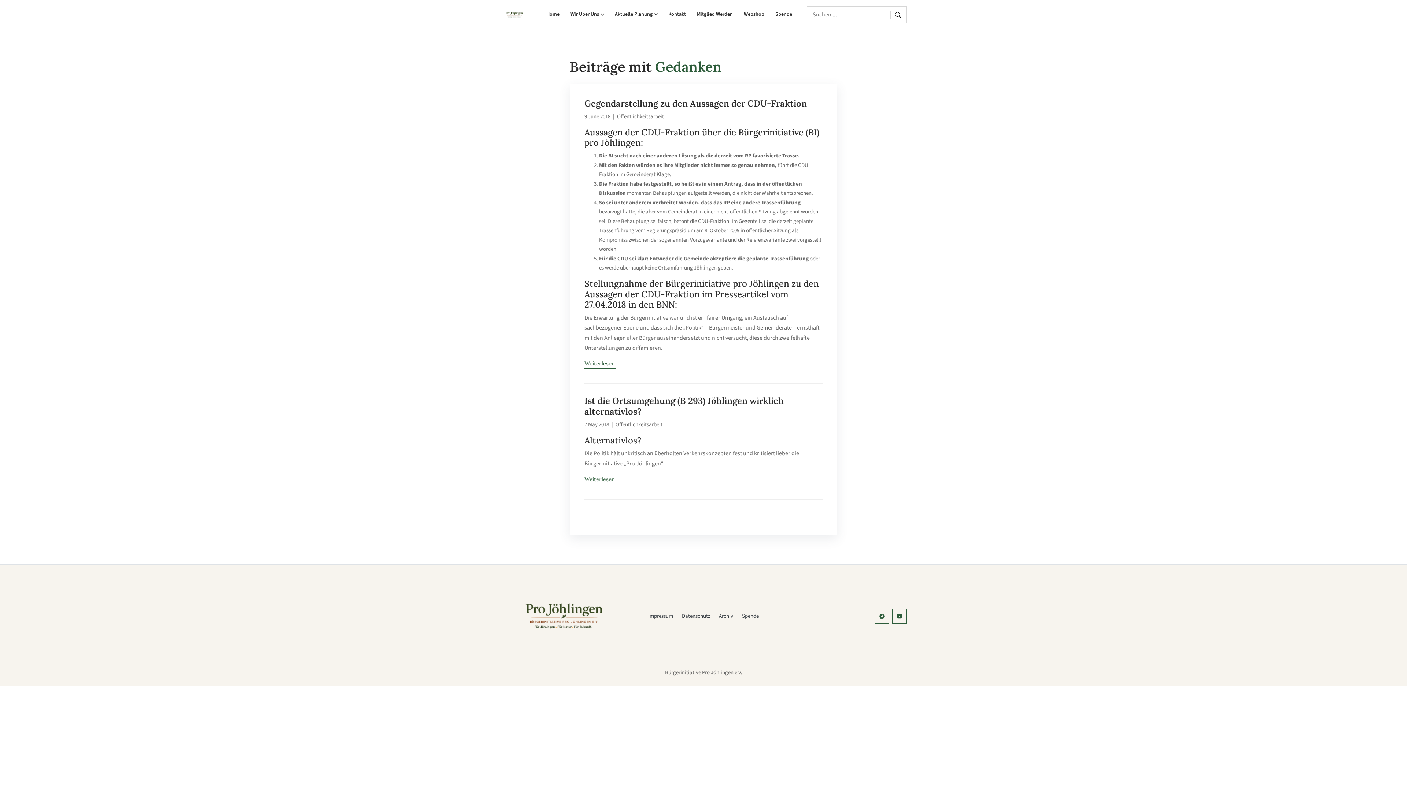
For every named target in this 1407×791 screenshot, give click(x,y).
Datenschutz (696, 616)
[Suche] (899, 15)
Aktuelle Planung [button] (634, 14)
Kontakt (677, 14)
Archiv (726, 616)
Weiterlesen (599, 363)
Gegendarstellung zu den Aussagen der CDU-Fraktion (695, 103)
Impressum (660, 616)
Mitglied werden (715, 14)
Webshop (754, 14)
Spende (783, 14)
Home (553, 14)
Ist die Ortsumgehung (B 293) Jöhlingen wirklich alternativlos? (684, 406)
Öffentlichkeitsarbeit (640, 116)
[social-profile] (882, 616)
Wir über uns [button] (584, 14)
